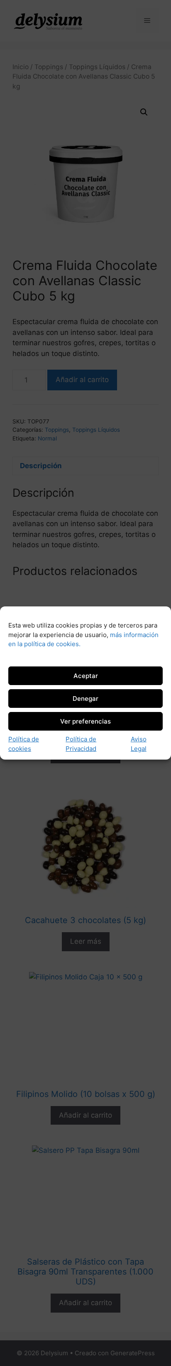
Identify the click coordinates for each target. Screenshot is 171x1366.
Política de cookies (23, 744)
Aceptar (85, 676)
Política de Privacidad (81, 744)
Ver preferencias (85, 721)
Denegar (85, 698)
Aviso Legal (139, 744)
